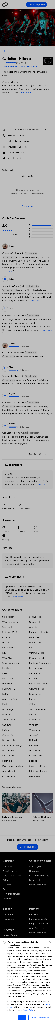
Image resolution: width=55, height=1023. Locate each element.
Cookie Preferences (40, 1017)
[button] (50, 942)
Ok (22, 1017)
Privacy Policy (28, 1010)
